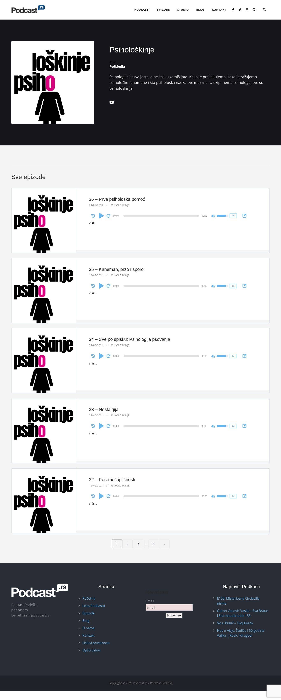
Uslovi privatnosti (96, 643)
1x (233, 216)
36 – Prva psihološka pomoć (117, 199)
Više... (93, 223)
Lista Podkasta (93, 606)
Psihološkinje (120, 205)
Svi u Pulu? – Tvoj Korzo (235, 623)
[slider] (222, 218)
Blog (200, 10)
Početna (88, 598)
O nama (88, 628)
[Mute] (213, 216)
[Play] (101, 215)
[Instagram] (247, 9)
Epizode (163, 10)
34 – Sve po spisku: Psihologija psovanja (129, 339)
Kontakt (219, 10)
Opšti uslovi (91, 650)
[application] (162, 216)
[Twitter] (240, 9)
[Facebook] (233, 9)
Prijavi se (174, 615)
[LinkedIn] (254, 9)
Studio (183, 10)
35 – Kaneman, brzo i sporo (116, 269)
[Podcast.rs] (28, 9)
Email (150, 601)
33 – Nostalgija (103, 409)
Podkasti (142, 10)
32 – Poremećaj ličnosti (112, 479)
